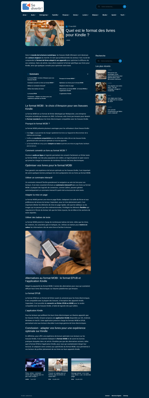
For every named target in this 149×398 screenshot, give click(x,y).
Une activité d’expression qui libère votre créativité (115, 111)
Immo (109, 95)
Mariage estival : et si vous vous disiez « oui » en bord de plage (81, 374)
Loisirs (68, 40)
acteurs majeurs (34, 58)
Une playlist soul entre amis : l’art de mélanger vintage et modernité (115, 88)
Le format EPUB (32, 93)
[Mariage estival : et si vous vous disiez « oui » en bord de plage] (81, 364)
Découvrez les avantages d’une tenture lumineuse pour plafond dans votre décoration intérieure (115, 76)
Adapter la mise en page (66, 85)
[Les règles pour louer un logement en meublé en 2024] (101, 98)
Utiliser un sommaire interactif (36, 85)
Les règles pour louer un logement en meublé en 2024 (115, 99)
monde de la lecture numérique (43, 55)
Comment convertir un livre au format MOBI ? (41, 82)
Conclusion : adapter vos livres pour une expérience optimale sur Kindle (40, 97)
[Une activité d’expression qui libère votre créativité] (101, 110)
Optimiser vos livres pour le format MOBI (71, 82)
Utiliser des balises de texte (36, 88)
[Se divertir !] (32, 6)
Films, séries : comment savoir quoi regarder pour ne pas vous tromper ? (34, 374)
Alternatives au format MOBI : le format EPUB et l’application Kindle (73, 89)
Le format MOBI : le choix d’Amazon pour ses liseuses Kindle (41, 78)
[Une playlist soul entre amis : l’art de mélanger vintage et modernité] (101, 87)
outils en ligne (38, 155)
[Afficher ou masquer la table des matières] (64, 74)
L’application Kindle (65, 93)
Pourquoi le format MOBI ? (67, 78)
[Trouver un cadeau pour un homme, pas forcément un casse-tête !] (58, 364)
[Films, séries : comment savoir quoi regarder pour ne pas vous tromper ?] (35, 364)
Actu (49, 379)
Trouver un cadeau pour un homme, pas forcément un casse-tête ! (57, 374)
